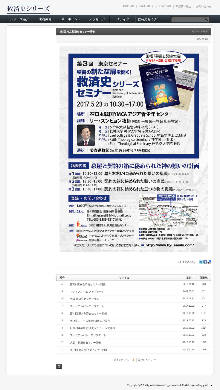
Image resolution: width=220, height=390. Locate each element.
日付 (188, 277)
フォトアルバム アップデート (87, 291)
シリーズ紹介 (19, 19)
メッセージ (97, 19)
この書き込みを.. (187, 262)
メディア (122, 19)
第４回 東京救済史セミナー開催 (88, 313)
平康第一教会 (183, 6)
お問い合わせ (203, 6)
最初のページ (121, 359)
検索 (59, 366)
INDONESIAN (163, 6)
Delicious (209, 262)
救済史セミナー (149, 19)
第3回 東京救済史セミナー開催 (77, 31)
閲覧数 (204, 277)
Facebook (205, 262)
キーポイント (71, 19)
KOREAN (128, 6)
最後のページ (146, 359)
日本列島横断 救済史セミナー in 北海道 (92, 328)
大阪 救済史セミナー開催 (84, 298)
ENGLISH (144, 6)
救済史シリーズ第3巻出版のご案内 (90, 320)
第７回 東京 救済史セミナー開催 (88, 349)
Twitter (201, 262)
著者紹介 (45, 19)
